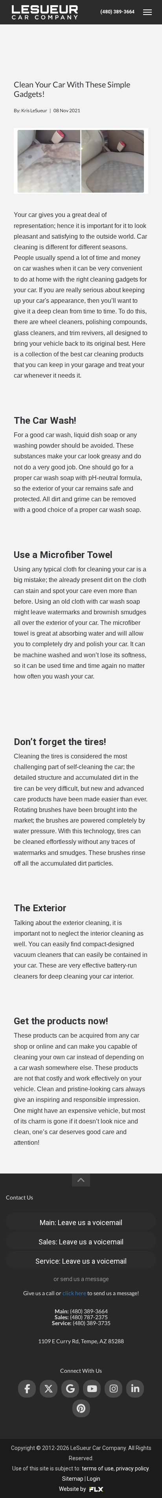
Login (93, 1479)
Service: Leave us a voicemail (81, 1261)
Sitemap (72, 1479)
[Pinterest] (81, 1408)
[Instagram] (113, 1389)
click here (74, 1293)
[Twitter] (48, 1389)
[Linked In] (135, 1389)
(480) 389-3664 (117, 12)
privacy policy (132, 1468)
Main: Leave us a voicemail (81, 1222)
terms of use (98, 1468)
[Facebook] (27, 1389)
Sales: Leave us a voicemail (81, 1242)
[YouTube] (92, 1389)
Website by (73, 1489)
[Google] (70, 1389)
